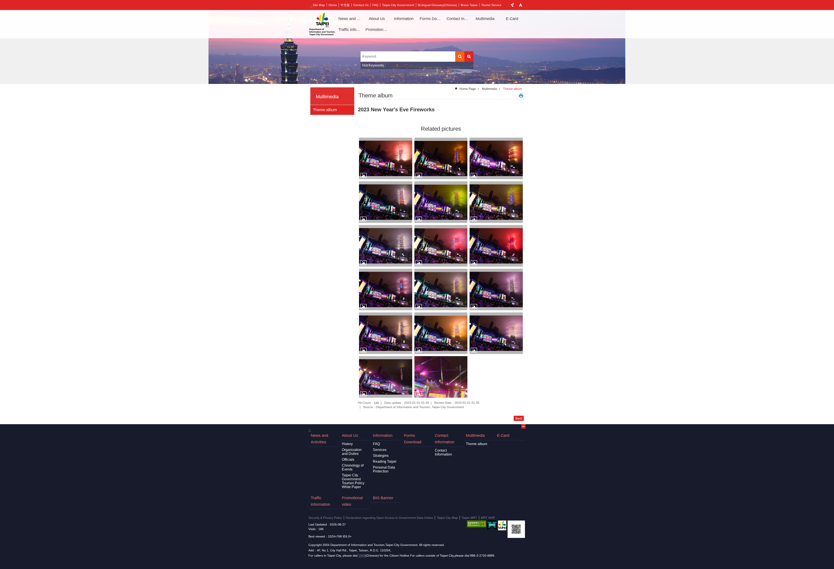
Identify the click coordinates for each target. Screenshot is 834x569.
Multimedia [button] (485, 19)
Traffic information (350, 29)
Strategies (381, 455)
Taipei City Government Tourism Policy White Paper (353, 481)
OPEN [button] (523, 426)
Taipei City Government (398, 5)
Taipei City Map (447, 517)
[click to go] (385, 158)
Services (379, 450)
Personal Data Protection (384, 469)
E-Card (512, 19)
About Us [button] (377, 19)
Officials (348, 459)
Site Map (319, 5)
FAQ (375, 5)
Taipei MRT (469, 517)
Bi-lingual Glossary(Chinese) (437, 5)
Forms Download (431, 19)
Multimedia (489, 88)
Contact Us (361, 5)
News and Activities (350, 19)
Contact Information (444, 438)
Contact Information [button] (458, 19)
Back (518, 418)
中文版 (345, 5)
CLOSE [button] (512, 5)
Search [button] (459, 56)
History (347, 444)
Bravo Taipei (469, 5)
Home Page (468, 88)
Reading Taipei (384, 461)
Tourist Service (491, 5)
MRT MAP (488, 517)
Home (333, 5)
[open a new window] (476, 524)
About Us (350, 435)
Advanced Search (468, 56)
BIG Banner (383, 498)
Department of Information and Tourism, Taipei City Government (322, 24)
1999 (361, 555)
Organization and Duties (352, 452)
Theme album (325, 110)
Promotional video (377, 29)
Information (382, 435)
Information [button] (404, 19)
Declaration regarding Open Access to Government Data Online (389, 517)
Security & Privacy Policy (325, 517)
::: (311, 7)
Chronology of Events (353, 467)
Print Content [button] (521, 95)
